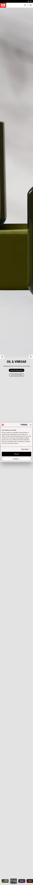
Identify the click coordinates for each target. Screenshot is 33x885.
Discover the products (16, 370)
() (29, 1)
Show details (24, 449)
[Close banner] (30, 424)
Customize (16, 459)
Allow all (16, 454)
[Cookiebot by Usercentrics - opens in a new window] (20, 425)
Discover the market (16, 375)
